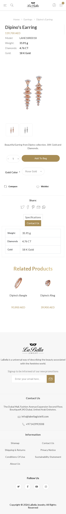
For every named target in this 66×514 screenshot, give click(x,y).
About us (15, 463)
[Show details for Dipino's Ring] (47, 283)
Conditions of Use (15, 456)
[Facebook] (27, 486)
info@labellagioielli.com (35, 416)
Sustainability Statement (48, 456)
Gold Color (11, 172)
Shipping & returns (15, 450)
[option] (12, 130)
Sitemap (15, 443)
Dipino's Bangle (18, 295)
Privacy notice (48, 450)
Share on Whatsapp (43, 207)
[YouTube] (37, 486)
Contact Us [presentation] (33, 223)
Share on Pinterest (33, 207)
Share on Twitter (22, 207)
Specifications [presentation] (33, 217)
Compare (12, 186)
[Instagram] (46, 486)
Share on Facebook (28, 207)
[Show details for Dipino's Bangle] (18, 283)
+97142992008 (35, 424)
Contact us (48, 443)
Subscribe (51, 379)
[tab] (33, 217)
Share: (33, 200)
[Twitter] (18, 486)
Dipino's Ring (47, 295)
